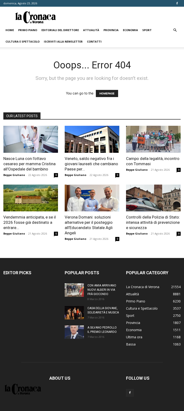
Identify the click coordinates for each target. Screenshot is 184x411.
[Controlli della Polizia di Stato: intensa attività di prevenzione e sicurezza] (153, 198)
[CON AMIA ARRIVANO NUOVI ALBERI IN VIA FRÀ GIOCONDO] (74, 290)
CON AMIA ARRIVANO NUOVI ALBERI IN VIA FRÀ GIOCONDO (101, 290)
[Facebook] (177, 3)
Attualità (91, 30)
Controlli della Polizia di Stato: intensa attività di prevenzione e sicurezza (153, 222)
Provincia (111, 30)
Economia (130, 30)
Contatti (94, 41)
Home (10, 30)
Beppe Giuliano (14, 175)
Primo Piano (27, 30)
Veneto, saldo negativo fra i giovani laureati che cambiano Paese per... (91, 163)
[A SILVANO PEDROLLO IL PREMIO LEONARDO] (74, 332)
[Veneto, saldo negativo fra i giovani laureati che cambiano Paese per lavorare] (92, 139)
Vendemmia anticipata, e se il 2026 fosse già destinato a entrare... (29, 222)
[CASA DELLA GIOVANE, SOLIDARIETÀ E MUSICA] (74, 312)
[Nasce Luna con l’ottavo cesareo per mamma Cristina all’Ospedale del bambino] (30, 139)
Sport (147, 30)
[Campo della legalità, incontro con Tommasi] (153, 139)
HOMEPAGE (107, 93)
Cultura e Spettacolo (23, 41)
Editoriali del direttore (60, 30)
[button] (175, 30)
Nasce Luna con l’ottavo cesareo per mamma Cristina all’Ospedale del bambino (29, 163)
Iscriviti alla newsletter (63, 41)
